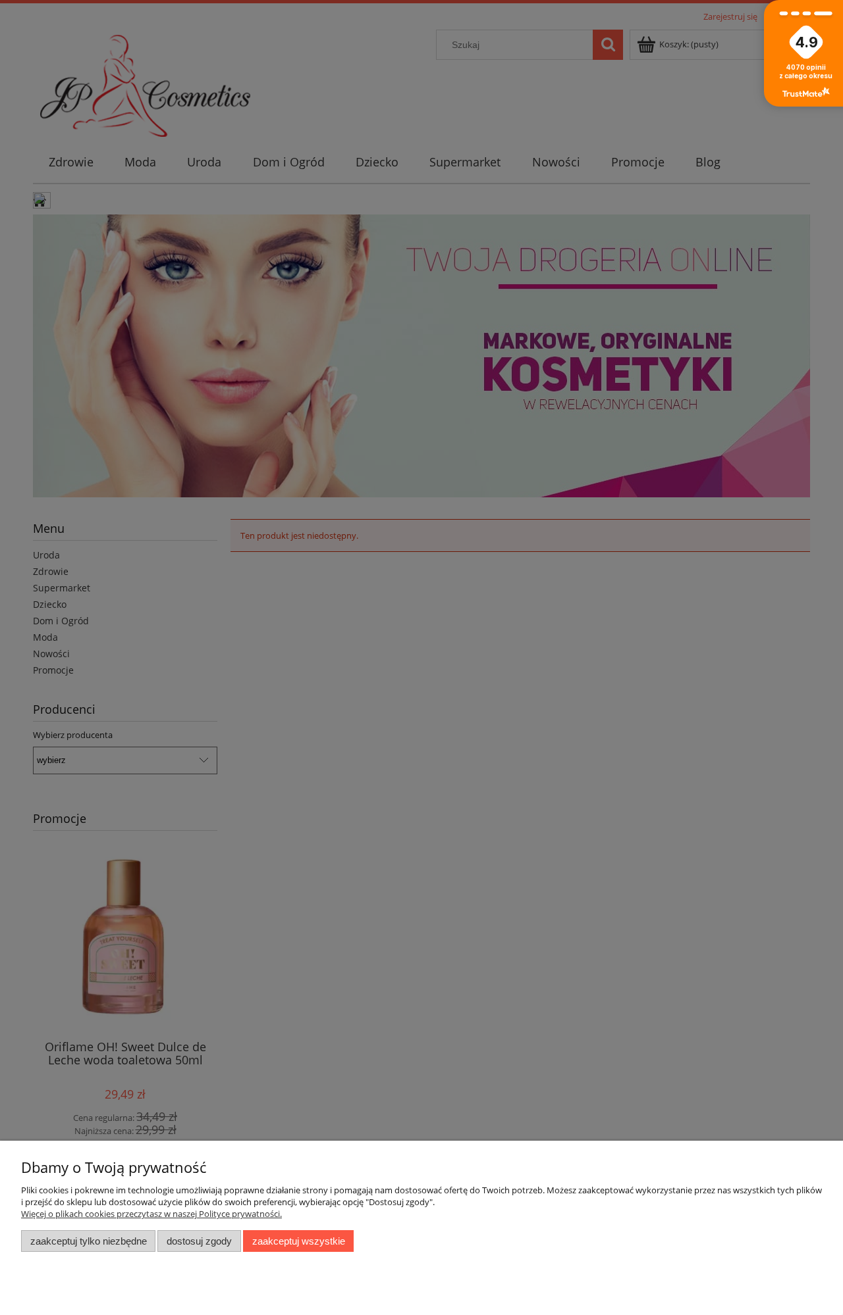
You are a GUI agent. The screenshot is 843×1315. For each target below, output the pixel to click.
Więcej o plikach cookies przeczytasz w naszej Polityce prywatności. (151, 1214)
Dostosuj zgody (199, 1241)
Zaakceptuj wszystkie (298, 1241)
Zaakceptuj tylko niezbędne (88, 1241)
